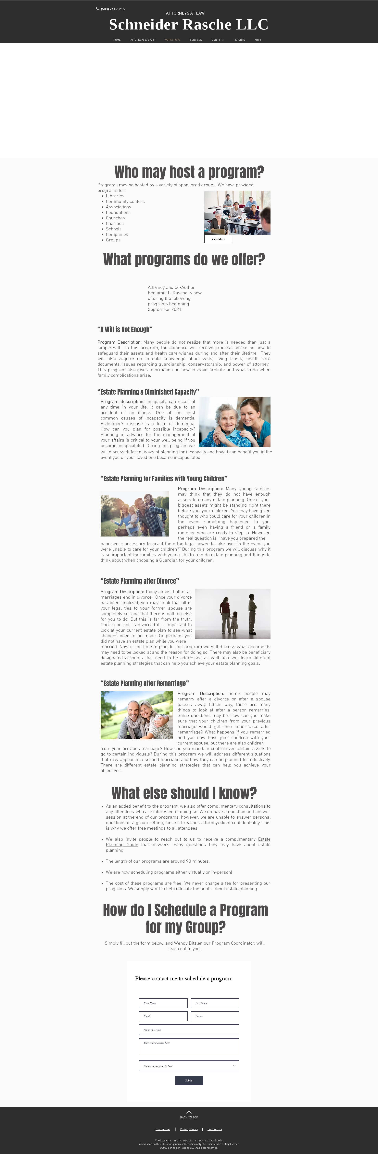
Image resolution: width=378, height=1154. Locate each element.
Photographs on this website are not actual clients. (189, 1141)
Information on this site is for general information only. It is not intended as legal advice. (189, 1144)
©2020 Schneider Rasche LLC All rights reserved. (189, 1148)
